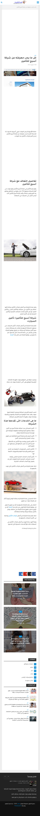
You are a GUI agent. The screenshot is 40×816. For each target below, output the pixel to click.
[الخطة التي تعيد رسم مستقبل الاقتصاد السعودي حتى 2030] (33, 712)
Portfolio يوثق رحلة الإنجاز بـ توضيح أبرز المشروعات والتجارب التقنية (18, 719)
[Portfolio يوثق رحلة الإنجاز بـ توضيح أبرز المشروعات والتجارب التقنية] (33, 718)
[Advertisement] (20, 33)
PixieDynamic (18, 806)
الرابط (11, 334)
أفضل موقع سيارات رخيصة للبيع (19, 781)
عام (35, 55)
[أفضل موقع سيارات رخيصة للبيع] (33, 783)
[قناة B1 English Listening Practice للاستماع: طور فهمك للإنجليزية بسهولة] (33, 705)
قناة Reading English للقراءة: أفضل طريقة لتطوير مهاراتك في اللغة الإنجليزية (20, 617)
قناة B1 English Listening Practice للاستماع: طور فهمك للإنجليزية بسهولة (20, 641)
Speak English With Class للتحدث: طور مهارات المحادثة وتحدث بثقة (20, 594)
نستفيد (18, 803)
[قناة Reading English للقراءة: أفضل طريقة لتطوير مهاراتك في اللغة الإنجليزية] (33, 698)
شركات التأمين (13, 515)
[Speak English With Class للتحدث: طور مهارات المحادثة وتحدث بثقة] (33, 691)
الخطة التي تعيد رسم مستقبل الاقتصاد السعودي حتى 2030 (17, 712)
